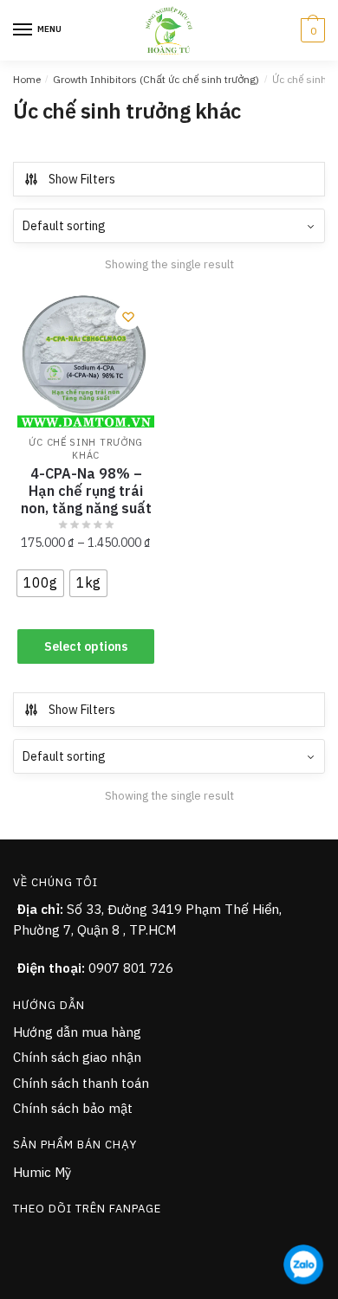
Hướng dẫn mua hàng (77, 1032)
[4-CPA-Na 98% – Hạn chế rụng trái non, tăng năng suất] (85, 359)
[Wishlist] (128, 317)
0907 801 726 (130, 968)
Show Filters (82, 179)
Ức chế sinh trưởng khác (86, 448)
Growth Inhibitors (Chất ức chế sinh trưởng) (156, 79)
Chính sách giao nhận (77, 1057)
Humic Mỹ (42, 1172)
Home (27, 79)
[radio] (40, 583)
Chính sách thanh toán (81, 1083)
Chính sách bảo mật (73, 1108)
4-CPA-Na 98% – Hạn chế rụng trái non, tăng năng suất (86, 491)
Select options (85, 646)
